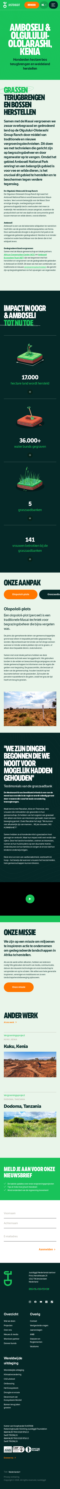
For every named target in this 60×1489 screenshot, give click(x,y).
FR (43, 1289)
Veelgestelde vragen (39, 1325)
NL (35, 1289)
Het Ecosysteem (11, 1388)
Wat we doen (9, 1321)
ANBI (32, 1334)
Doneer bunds (10, 1343)
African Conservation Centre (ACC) (19, 254)
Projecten (8, 1325)
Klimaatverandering (12, 1374)
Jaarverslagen (36, 1330)
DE (39, 1289)
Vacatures (34, 1346)
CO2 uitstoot (9, 1379)
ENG (31, 1289)
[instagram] (30, 1302)
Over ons (8, 1330)
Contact (33, 1321)
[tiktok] (52, 1302)
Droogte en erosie (12, 1392)
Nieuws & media (11, 1334)
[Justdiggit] (11, 5)
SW (47, 1289)
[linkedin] (46, 1302)
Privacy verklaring (11, 1477)
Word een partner (11, 1339)
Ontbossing (9, 1383)
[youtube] (41, 1302)
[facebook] (35, 1302)
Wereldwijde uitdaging (14, 1370)
